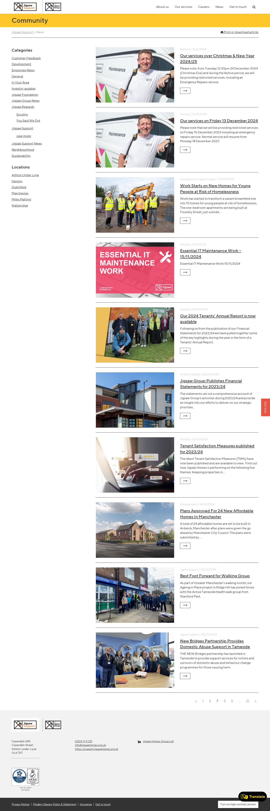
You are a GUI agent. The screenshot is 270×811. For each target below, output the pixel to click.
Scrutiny (22, 114)
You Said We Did (28, 120)
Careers (204, 7)
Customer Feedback (26, 58)
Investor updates (24, 88)
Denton (17, 181)
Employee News (23, 70)
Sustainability (21, 156)
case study (23, 136)
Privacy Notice (20, 804)
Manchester (20, 193)
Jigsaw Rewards (23, 107)
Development (21, 64)
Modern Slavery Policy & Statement (54, 804)
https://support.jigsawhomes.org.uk (96, 749)
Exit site (265, 407)
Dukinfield (19, 187)
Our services (183, 7)
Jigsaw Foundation (25, 95)
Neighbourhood (23, 149)
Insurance (86, 804)
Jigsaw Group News (26, 101)
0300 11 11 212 (83, 741)
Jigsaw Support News (27, 143)
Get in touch (238, 7)
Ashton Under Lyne (25, 175)
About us (162, 7)
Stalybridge (20, 205)
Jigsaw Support (22, 32)
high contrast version (243, 804)
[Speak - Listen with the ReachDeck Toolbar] (252, 797)
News (219, 7)
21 (247, 701)
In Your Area (20, 82)
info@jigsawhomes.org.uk (90, 745)
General (17, 76)
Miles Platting (21, 199)
